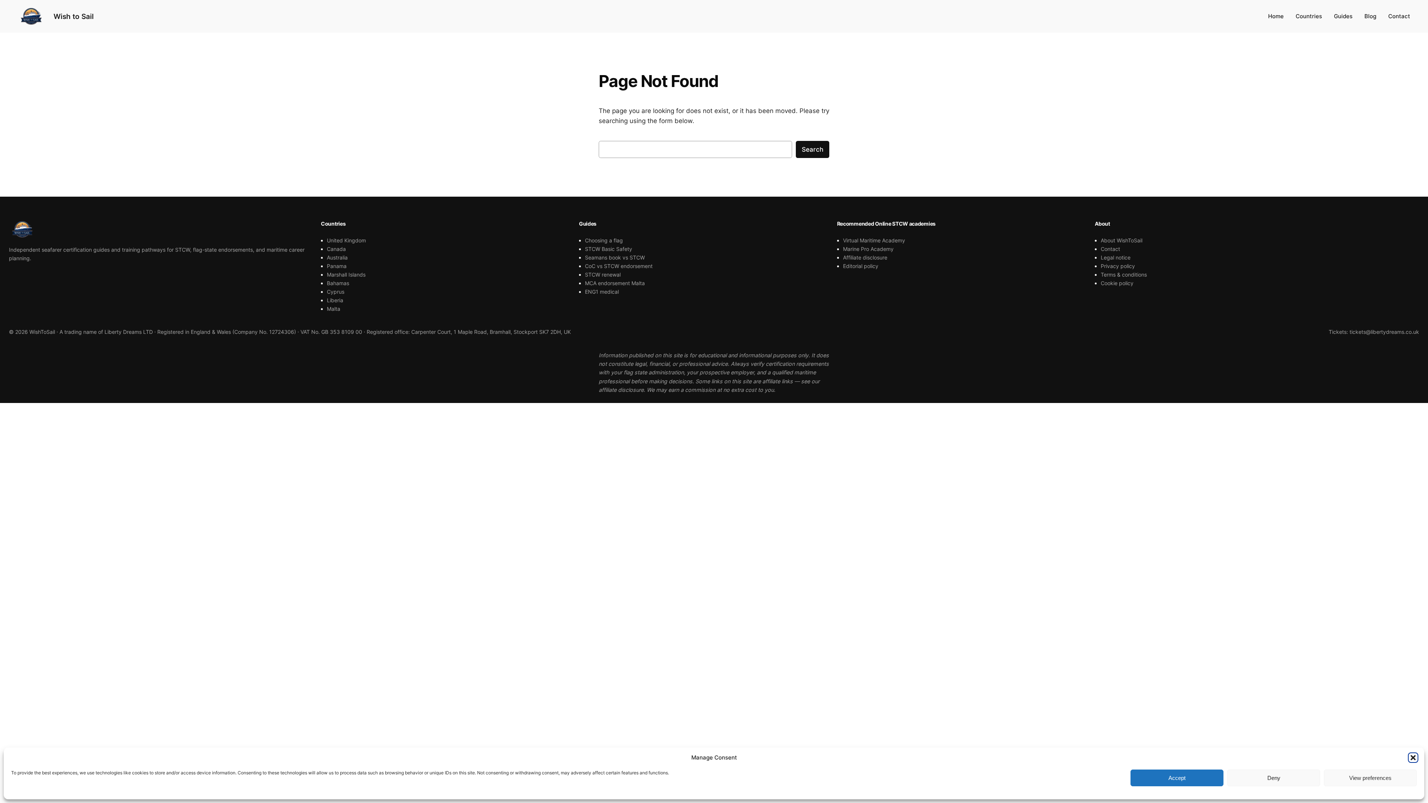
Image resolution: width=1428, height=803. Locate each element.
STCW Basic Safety (608, 249)
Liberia (335, 300)
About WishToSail (1121, 240)
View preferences (1370, 778)
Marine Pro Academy (868, 249)
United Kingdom (346, 240)
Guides (1343, 16)
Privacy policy (1118, 266)
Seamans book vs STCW (615, 257)
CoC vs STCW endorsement (619, 266)
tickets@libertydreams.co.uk (1384, 332)
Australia (337, 257)
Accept (1177, 778)
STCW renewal (603, 274)
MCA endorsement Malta (615, 283)
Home (1276, 16)
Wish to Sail (74, 16)
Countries (1309, 16)
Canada (336, 249)
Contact (1399, 16)
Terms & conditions (1124, 274)
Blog (1370, 16)
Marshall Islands (346, 274)
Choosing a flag (604, 240)
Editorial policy (860, 266)
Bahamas (338, 283)
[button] (1413, 757)
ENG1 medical (602, 291)
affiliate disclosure (621, 390)
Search (812, 149)
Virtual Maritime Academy (874, 240)
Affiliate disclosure (865, 257)
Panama (337, 266)
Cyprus (335, 291)
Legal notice (1115, 257)
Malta (333, 309)
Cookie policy (1117, 283)
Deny (1273, 778)
